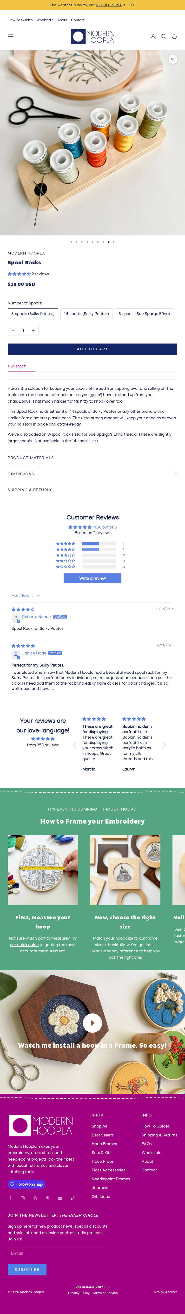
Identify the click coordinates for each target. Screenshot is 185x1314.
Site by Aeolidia (165, 1291)
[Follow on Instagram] (22, 1198)
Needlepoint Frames (111, 1179)
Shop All (99, 1126)
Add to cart (92, 349)
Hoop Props (103, 1161)
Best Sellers (103, 1135)
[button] (20, 274)
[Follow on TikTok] (72, 1198)
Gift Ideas (101, 1196)
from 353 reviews (43, 745)
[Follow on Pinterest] (47, 1198)
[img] (23, 609)
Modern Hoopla (26, 253)
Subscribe (27, 1269)
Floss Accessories (109, 1170)
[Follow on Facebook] (10, 1198)
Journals (100, 1188)
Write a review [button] (92, 578)
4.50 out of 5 (105, 527)
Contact (78, 20)
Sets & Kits (101, 1153)
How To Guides (20, 20)
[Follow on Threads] (35, 1198)
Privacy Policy (79, 1292)
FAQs (147, 1144)
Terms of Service (105, 1292)
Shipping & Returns (159, 1135)
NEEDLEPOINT (109, 5)
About (62, 20)
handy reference (122, 951)
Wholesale (45, 20)
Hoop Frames (104, 1144)
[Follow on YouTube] (60, 1198)
